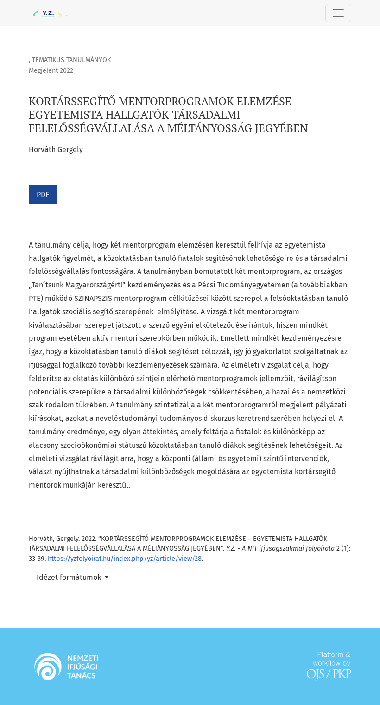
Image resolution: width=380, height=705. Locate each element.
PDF (43, 194)
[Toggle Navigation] (338, 13)
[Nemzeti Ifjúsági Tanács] (66, 665)
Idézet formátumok (70, 577)
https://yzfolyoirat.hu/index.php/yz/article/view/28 (125, 559)
